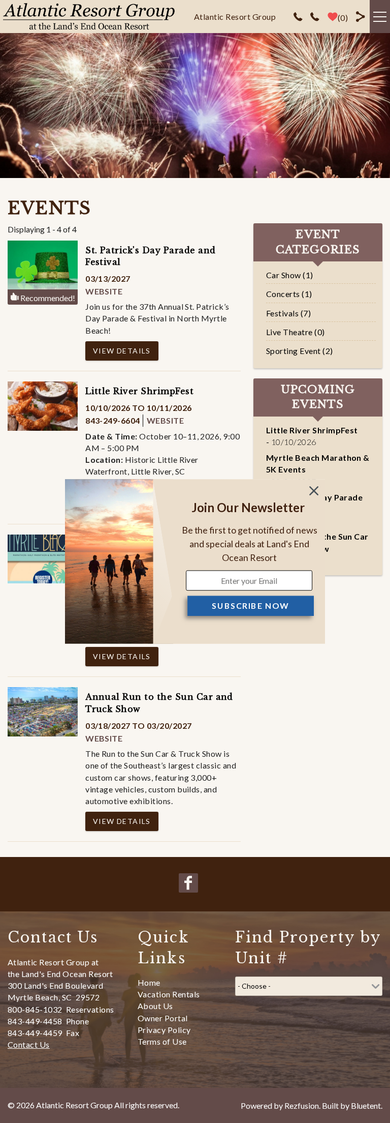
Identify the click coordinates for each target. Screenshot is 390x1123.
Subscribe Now (250, 605)
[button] (248, 507)
